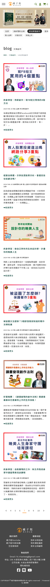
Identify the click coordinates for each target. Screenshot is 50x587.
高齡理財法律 (19, 31)
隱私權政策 (25, 565)
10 (38, 510)
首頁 (5, 55)
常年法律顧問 (37, 546)
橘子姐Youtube (13, 540)
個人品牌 (8, 35)
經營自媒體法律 (34, 330)
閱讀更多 (9, 129)
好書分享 (18, 35)
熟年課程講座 (37, 543)
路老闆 (26, 583)
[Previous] (6, 510)
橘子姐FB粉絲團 (13, 543)
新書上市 (29, 35)
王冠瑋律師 (13, 546)
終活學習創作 (34, 31)
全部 (7, 31)
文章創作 (12, 55)
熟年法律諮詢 (37, 540)
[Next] (44, 510)
